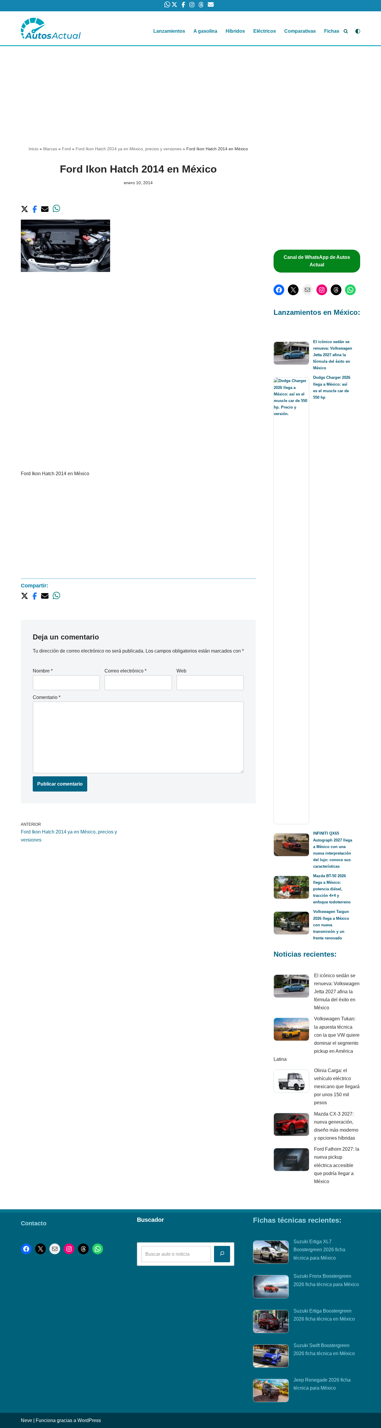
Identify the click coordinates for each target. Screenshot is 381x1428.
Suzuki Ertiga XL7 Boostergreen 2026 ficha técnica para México (319, 1249)
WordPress (89, 1420)
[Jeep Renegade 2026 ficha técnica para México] (271, 1391)
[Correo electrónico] (307, 289)
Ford (66, 148)
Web (181, 670)
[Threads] (336, 289)
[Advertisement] (190, 90)
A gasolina (205, 31)
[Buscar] (345, 31)
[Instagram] (321, 289)
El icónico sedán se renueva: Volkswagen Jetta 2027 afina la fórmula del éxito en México (332, 355)
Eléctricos (264, 31)
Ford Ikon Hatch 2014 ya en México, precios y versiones (129, 148)
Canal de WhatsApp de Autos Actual (317, 261)
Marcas (50, 148)
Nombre (43, 670)
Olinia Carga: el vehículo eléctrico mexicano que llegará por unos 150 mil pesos (337, 1086)
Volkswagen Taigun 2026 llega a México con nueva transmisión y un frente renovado (331, 924)
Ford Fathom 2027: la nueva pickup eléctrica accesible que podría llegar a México (336, 1165)
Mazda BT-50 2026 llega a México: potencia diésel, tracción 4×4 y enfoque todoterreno (332, 889)
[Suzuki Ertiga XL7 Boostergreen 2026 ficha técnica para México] (271, 1253)
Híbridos (235, 31)
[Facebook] (279, 289)
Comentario (46, 697)
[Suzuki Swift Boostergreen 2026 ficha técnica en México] (271, 1357)
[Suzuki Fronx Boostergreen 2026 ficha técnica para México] (271, 1288)
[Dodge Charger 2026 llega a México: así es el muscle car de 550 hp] (291, 600)
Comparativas (300, 31)
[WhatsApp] (350, 289)
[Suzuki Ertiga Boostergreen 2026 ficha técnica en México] (271, 1322)
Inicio (33, 148)
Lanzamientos (169, 31)
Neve (26, 1420)
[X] (293, 289)
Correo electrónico (125, 670)
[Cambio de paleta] (357, 31)
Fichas (331, 31)
